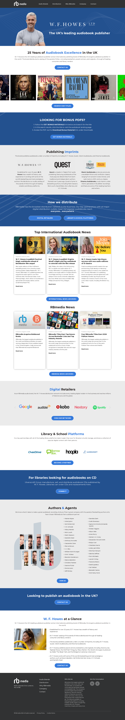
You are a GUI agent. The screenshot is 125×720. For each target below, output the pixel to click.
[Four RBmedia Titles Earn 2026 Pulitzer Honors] (95, 320)
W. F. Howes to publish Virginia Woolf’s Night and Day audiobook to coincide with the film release (62, 261)
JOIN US (62, 581)
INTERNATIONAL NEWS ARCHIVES (62, 299)
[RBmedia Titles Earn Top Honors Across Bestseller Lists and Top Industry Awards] (62, 320)
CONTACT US (62, 67)
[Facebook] (97, 683)
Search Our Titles (62, 106)
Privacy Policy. (41, 713)
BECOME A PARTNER (62, 463)
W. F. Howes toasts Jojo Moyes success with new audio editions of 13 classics (94, 261)
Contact (93, 4)
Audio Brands (43, 4)
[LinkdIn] (92, 683)
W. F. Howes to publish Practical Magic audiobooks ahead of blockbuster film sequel (29, 261)
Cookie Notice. (51, 713)
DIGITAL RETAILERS (45, 218)
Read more (19, 286)
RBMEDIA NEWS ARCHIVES (62, 374)
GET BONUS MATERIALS (62, 137)
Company (83, 4)
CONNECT (62, 491)
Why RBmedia (70, 4)
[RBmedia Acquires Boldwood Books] (29, 320)
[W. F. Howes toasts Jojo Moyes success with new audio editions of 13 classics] (95, 245)
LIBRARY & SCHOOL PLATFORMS (80, 218)
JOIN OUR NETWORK (62, 418)
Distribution (57, 4)
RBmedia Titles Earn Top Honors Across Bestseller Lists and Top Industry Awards (62, 336)
